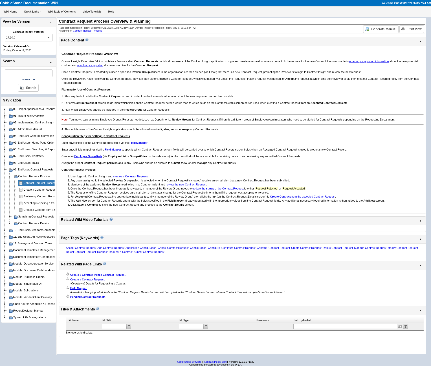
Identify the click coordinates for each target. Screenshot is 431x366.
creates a (130, 176)
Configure (214, 248)
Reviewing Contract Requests (42, 196)
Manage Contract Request (370, 248)
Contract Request (279, 248)
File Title (107, 320)
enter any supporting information (369, 61)
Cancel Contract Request (173, 248)
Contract (262, 248)
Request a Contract (120, 252)
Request (102, 252)
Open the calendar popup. (399, 326)
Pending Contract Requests (88, 297)
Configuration (198, 248)
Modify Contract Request (403, 248)
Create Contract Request (306, 248)
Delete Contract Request (338, 248)
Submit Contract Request (149, 252)
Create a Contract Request (40, 189)
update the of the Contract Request (218, 188)
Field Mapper (78, 288)
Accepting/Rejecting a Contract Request (48, 203)
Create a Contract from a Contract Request (49, 209)
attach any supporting (90, 65)
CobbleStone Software (189, 361)
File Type (184, 320)
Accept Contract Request (81, 248)
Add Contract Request (110, 248)
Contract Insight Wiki (215, 361)
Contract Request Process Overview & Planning (53, 183)
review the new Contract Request (186, 184)
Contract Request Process (87, 30)
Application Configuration (140, 248)
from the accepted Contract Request (302, 196)
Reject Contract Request (81, 252)
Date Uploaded (302, 320)
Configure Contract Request (238, 248)
